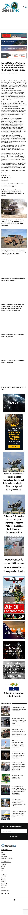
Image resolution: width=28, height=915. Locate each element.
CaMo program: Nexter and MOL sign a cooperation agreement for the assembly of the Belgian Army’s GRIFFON (13, 252)
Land (16, 73)
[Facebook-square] (2, 893)
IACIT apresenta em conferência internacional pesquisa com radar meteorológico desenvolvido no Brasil (18, 802)
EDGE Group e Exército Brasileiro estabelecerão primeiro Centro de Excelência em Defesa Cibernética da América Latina (19, 790)
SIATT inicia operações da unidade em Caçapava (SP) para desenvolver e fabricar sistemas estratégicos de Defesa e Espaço (18, 766)
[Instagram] (8, 893)
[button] (24, 7)
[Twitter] (5, 893)
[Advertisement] (14, 20)
